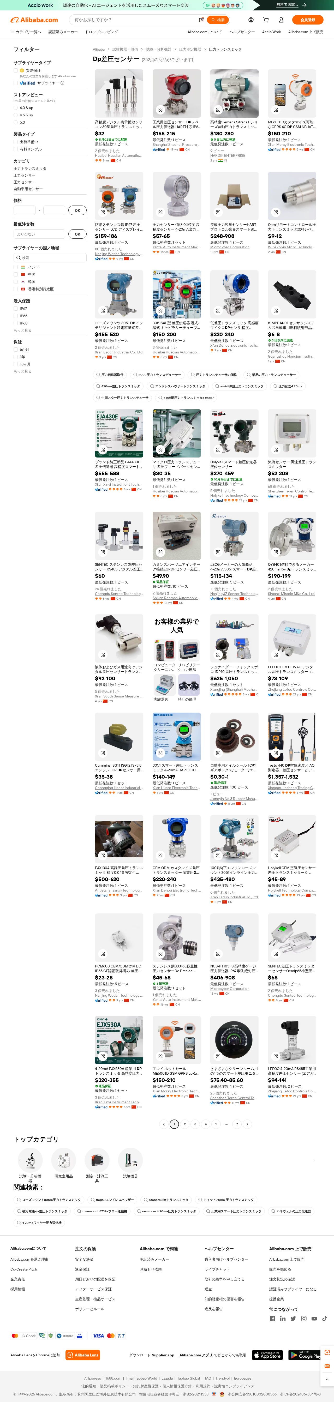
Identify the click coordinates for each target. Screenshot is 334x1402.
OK (77, 210)
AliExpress (92, 1378)
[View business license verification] (214, 1394)
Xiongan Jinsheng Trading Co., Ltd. (292, 788)
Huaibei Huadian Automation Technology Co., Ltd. (119, 155)
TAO (207, 1378)
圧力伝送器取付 (112, 375)
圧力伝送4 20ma (290, 386)
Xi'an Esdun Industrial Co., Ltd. (119, 352)
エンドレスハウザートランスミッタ (180, 386)
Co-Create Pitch (23, 1269)
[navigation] (50, 587)
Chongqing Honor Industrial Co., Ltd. (119, 788)
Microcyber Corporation (229, 247)
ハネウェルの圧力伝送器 (294, 1211)
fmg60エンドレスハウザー (115, 1200)
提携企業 (276, 1299)
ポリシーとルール (89, 1309)
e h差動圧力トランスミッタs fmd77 (189, 398)
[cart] (267, 21)
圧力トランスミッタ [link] (225, 49)
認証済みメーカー (154, 1259)
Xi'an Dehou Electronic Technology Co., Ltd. (234, 345)
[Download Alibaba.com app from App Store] (267, 1355)
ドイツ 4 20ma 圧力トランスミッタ (229, 1200)
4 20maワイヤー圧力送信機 (42, 1223)
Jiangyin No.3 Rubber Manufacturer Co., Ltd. (234, 799)
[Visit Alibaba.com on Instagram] (304, 1318)
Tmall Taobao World (141, 1378)
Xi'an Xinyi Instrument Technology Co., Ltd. (119, 484)
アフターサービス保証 (93, 1289)
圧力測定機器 (190, 49)
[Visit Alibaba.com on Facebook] (272, 1318)
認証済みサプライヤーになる (293, 1289)
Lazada (167, 1378)
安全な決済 (84, 1259)
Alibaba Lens (21, 1355)
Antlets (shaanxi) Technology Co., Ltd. (119, 890)
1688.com (113, 1378)
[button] (202, 20)
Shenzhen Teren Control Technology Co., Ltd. (292, 491)
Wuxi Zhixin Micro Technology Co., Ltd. (292, 247)
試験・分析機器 (158, 49)
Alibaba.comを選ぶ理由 (29, 1259)
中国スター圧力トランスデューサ (125, 398)
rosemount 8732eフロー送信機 (104, 1211)
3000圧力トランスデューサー (160, 375)
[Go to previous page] (164, 1124)
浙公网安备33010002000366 (252, 1394)
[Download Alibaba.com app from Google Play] (306, 1355)
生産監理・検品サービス (95, 1299)
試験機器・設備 (125, 49)
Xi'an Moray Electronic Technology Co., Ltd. (292, 144)
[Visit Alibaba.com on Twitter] (293, 1318)
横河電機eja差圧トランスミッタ (44, 1211)
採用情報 (17, 1289)
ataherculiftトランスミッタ (168, 1200)
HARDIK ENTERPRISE (227, 155)
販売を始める (280, 1269)
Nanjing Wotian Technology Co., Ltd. (119, 254)
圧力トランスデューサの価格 (216, 375)
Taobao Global (188, 1378)
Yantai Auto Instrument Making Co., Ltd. (177, 247)
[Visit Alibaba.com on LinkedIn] (283, 1318)
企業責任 (17, 1279)
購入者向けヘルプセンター (226, 1259)
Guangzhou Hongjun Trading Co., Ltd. (292, 356)
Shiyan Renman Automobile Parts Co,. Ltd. (177, 598)
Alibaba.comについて (28, 1248)
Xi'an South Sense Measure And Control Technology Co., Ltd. (119, 696)
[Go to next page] (247, 1124)
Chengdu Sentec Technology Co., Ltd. (119, 594)
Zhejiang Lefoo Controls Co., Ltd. (292, 689)
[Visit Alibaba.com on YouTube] (314, 1318)
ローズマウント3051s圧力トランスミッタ (51, 1200)
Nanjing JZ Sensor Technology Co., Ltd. (234, 594)
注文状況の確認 (282, 1279)
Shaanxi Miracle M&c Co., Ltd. (291, 594)
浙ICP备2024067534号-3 (300, 1394)
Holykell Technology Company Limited (234, 495)
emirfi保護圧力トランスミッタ (242, 386)
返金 (208, 1289)
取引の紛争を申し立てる (225, 1279)
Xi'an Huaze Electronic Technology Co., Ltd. (177, 788)
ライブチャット (217, 1269)
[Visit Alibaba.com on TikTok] (324, 1318)
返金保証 (82, 1269)
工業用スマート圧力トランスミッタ (236, 1211)
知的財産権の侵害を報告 (225, 1299)
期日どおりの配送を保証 (95, 1279)
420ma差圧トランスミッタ (121, 386)
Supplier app (163, 1355)
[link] (327, 1352)
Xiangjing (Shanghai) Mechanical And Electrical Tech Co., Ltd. (234, 689)
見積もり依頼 (151, 1269)
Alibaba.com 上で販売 (287, 1259)
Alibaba (99, 49)
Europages (243, 1378)
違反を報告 (214, 1309)
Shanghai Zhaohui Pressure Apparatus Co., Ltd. (177, 144)
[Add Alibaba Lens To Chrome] (82, 1355)
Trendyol (223, 1378)
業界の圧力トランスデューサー (274, 375)
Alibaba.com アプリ (196, 1355)
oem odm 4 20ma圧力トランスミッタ (169, 1211)
